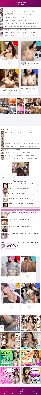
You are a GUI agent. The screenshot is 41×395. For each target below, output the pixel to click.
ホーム (7, 391)
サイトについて (20, 391)
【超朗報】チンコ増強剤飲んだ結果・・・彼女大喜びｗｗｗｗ (14, 177)
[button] (38, 239)
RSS (33, 391)
